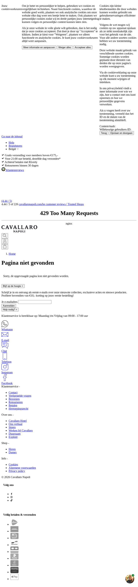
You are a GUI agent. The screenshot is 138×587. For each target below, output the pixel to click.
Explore (13, 436)
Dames (13, 452)
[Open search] (4, 236)
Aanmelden (9, 305)
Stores (12, 427)
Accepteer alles (83, 47)
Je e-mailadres (9, 301)
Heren (12, 449)
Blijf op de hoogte (13, 286)
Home (12, 253)
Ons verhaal (15, 424)
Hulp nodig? (10, 309)
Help (11, 142)
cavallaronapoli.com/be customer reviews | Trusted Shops (51, 204)
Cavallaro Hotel (18, 420)
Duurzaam (14, 433)
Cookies (13, 464)
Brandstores (15, 145)
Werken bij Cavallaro (21, 430)
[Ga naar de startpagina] (19, 231)
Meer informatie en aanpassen (39, 47)
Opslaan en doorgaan (121, 133)
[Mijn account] (4, 241)
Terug (104, 133)
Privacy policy (17, 471)
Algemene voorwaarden (22, 467)
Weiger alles (64, 47)
